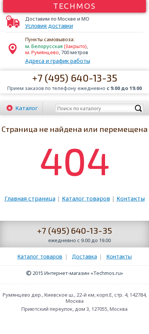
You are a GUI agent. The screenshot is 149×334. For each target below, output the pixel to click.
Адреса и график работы (57, 60)
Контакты (131, 198)
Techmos (74, 5)
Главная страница (30, 198)
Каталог (26, 108)
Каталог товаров (86, 198)
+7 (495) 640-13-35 (74, 78)
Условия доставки (49, 26)
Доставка (84, 256)
